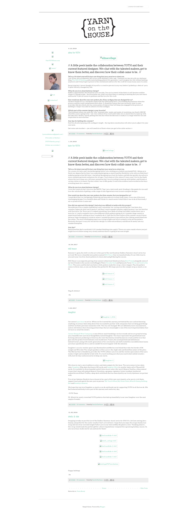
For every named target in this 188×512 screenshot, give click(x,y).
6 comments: (80, 236)
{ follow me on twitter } (52, 145)
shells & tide (73, 416)
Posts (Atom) (81, 491)
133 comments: (81, 480)
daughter (72, 312)
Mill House (109, 255)
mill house (72, 248)
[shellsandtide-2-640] (108, 446)
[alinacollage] (108, 58)
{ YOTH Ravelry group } (52, 141)
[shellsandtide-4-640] (108, 451)
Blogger (102, 507)
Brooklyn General (80, 383)
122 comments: (81, 404)
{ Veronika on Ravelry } (52, 138)
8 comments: (80, 300)
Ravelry (50, 6)
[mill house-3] (108, 284)
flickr (64, 6)
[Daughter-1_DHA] (108, 317)
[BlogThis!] (107, 134)
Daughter (75, 367)
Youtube (55, 6)
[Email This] (105, 134)
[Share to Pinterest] (113, 134)
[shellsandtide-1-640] (108, 457)
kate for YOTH (74, 145)
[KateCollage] (108, 150)
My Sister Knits (123, 381)
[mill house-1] (108, 279)
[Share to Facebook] (111, 134)
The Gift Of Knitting (79, 80)
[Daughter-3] (108, 360)
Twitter (59, 6)
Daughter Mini (112, 367)
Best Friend (129, 261)
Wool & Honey (135, 381)
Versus (134, 263)
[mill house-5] (108, 273)
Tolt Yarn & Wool (110, 381)
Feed (41, 6)
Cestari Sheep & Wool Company (80, 334)
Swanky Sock (111, 263)
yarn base (80, 322)
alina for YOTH (74, 52)
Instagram (46, 6)
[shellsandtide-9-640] (108, 435)
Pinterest (68, 6)
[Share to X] (109, 134)
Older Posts (144, 488)
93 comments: (81, 133)
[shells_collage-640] (108, 441)
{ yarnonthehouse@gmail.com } (52, 134)
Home (104, 488)
